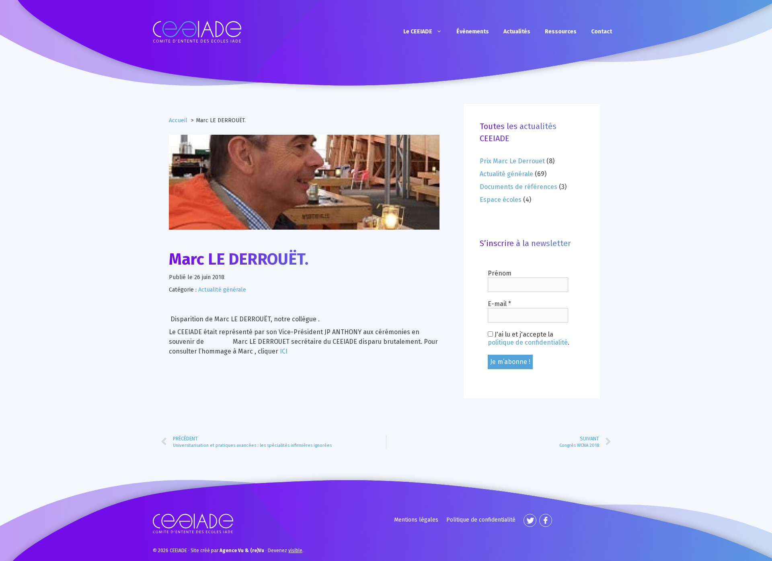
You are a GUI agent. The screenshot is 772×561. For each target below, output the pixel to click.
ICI (283, 351)
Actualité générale (222, 289)
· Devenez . (262, 550)
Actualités (516, 31)
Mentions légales (416, 519)
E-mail (499, 304)
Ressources (561, 31)
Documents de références (518, 187)
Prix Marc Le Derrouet (512, 161)
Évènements (472, 31)
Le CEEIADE (417, 31)
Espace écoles (501, 199)
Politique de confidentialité (480, 519)
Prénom (499, 273)
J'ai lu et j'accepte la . (528, 338)
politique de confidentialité (528, 342)
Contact (601, 31)
